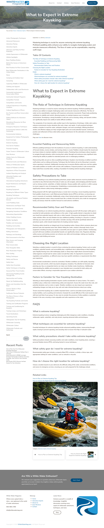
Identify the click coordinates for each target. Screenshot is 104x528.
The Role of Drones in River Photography (14, 297)
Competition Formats (12, 100)
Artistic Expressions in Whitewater (17, 54)
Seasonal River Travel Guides (15, 271)
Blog (57, 512)
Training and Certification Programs (17, 304)
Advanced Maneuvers (13, 41)
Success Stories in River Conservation (13, 289)
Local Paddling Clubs (12, 203)
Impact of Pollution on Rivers (15, 167)
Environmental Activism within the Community (16, 130)
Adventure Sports (42, 448)
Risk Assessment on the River (15, 237)
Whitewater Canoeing (13, 322)
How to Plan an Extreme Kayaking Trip (45, 378)
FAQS (34, 72)
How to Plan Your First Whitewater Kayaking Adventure (15, 349)
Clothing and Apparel (13, 86)
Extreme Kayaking (51, 448)
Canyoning (9, 81)
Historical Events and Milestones (16, 162)
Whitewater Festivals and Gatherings (14, 329)
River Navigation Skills (13, 248)
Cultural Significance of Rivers (15, 110)
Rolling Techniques (12, 256)
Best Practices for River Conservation (17, 67)
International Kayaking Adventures (17, 181)
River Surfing (10, 253)
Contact (34, 507)
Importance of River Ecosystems (16, 170)
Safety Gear (10, 262)
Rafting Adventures (12, 232)
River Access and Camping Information (14, 241)
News (8, 75)
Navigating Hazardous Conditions (16, 211)
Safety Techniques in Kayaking (15, 268)
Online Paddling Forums (13, 217)
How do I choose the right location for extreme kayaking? (51, 83)
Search (8, 335)
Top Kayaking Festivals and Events (17, 301)
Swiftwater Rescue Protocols (15, 293)
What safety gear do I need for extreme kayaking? (49, 81)
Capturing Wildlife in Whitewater (16, 84)
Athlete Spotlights (12, 57)
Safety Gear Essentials (13, 265)
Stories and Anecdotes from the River (16, 285)
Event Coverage (11, 140)
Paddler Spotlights (12, 220)
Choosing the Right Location (41, 68)
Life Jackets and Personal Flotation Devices (17, 199)
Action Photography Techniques (16, 38)
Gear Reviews (10, 154)
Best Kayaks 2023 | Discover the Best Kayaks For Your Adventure (16, 362)
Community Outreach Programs (16, 97)
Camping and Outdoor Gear (14, 78)
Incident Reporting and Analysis (16, 173)
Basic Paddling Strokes (13, 60)
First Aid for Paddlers (12, 146)
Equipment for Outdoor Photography (17, 137)
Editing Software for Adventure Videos (16, 118)
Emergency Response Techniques (16, 127)
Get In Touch (76, 480)
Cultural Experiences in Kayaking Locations (16, 106)
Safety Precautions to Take (41, 63)
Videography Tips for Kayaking (15, 320)
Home (34, 499)
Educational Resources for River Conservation (16, 123)
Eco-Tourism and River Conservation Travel (17, 114)
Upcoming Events (11, 317)
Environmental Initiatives (13, 134)
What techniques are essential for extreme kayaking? (50, 76)
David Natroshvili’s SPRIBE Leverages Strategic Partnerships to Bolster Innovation (17, 356)
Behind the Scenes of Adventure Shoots (16, 64)
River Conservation (12, 245)
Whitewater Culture (12, 325)
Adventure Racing (11, 44)
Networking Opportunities (14, 214)
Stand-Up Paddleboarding (14, 281)
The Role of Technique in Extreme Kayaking (46, 59)
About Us (35, 503)
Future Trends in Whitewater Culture (17, 151)
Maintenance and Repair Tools (15, 206)
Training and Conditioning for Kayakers (15, 307)
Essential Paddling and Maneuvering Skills (47, 61)
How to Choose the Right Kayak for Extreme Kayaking (49, 381)
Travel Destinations (12, 314)
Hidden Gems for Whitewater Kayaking (15, 158)
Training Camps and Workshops (16, 311)
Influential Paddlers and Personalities (13, 177)
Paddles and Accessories (14, 223)
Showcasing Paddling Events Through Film (15, 274)
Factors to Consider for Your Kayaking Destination (49, 70)
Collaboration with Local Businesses (17, 89)
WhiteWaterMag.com (24, 524)
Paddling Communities (13, 226)
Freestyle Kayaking (12, 148)
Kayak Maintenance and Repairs (16, 184)
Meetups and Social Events (14, 208)
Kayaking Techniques (12, 195)
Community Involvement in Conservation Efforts (14, 93)
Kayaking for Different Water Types (17, 192)
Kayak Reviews (11, 187)
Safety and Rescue (12, 259)
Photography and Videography (15, 229)
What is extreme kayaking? (42, 74)
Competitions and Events (14, 103)
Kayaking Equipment (12, 189)
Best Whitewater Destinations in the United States (17, 71)
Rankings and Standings (13, 234)
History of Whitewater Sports (15, 165)
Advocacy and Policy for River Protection (15, 50)
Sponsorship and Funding (14, 278)
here (40, 137)
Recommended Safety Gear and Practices (47, 65)
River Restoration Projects (14, 251)
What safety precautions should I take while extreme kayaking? (54, 78)
